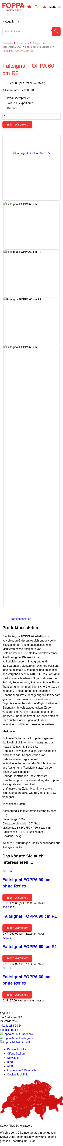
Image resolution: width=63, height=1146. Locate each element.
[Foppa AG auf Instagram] (16, 1038)
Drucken (12, 108)
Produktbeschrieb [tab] (20, 618)
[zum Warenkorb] (29, 7)
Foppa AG (13, 7)
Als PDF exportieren (20, 103)
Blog (10, 1061)
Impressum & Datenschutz (23, 1070)
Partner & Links (16, 1049)
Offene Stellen (16, 1053)
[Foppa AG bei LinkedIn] (15, 1042)
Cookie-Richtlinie (18, 1074)
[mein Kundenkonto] (45, 6)
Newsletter (13, 1057)
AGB (10, 1066)
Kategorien (9, 21)
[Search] (56, 31)
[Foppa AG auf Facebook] (16, 1034)
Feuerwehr (23, 43)
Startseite (7, 43)
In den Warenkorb (17, 124)
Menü (52, 6)
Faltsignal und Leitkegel (38, 46)
